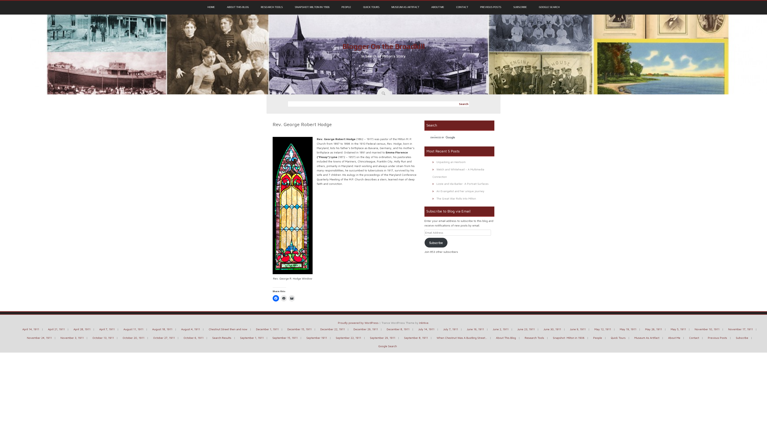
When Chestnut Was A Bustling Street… (462, 337)
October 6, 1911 (194, 337)
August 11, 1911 (133, 329)
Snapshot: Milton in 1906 (312, 7)
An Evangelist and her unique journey (460, 191)
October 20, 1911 (133, 337)
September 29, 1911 (382, 337)
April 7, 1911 (107, 329)
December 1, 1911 (267, 329)
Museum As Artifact (405, 7)
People (346, 7)
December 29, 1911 (366, 329)
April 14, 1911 (30, 329)
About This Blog (238, 7)
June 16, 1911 (475, 329)
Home (211, 7)
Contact (462, 7)
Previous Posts (490, 7)
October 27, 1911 (164, 337)
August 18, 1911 (162, 329)
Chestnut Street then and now (228, 329)
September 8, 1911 (416, 337)
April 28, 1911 (82, 329)
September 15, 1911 (285, 337)
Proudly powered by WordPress (358, 322)
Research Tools (272, 7)
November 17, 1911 (740, 329)
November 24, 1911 (39, 337)
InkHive (423, 322)
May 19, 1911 (628, 329)
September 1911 (316, 337)
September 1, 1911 (252, 337)
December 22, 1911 (332, 329)
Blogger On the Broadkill (383, 46)
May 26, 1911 (653, 329)
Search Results (221, 337)
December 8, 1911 (398, 329)
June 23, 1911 (526, 329)
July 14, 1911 (426, 329)
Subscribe (520, 7)
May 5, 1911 (678, 329)
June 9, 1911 (578, 329)
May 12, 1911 (602, 329)
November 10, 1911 (707, 329)
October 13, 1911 (103, 337)
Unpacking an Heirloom (451, 162)
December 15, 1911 (299, 329)
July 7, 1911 (450, 329)
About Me (437, 7)
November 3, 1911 (72, 337)
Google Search (549, 7)
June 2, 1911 (501, 329)
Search (463, 104)
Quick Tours (371, 7)
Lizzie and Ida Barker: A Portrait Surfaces (462, 183)
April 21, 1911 (56, 329)
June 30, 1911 (552, 329)
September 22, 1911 (348, 337)
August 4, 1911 (190, 329)
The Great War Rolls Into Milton (456, 198)
